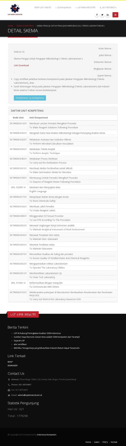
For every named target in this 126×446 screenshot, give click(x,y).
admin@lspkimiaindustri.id (30, 395)
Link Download (21, 65)
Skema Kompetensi (25, 25)
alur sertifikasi (20, 344)
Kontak (114, 442)
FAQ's (105, 442)
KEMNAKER (13, 365)
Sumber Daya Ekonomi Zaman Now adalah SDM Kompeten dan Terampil (47, 337)
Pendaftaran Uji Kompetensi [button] (30, 97)
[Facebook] (97, 14)
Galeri (97, 442)
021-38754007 (108, 7)
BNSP (10, 362)
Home (10, 25)
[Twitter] (102, 14)
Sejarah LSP (19, 340)
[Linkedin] (107, 14)
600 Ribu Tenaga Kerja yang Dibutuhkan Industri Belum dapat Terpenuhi (46, 348)
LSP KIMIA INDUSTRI (86, 7)
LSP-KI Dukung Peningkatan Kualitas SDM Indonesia (37, 333)
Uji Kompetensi (64, 7)
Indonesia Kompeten (46, 434)
